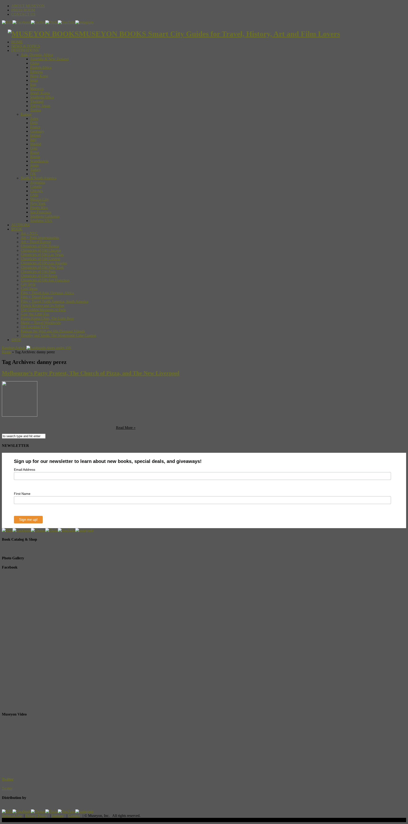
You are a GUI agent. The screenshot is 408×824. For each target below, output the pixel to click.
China (34, 63)
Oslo (33, 148)
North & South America (38, 178)
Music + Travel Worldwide (41, 323)
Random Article (14, 348)
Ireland (35, 136)
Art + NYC (29, 233)
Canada (36, 187)
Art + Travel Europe (36, 242)
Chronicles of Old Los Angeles (44, 263)
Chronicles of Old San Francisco (45, 280)
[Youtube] (66, 22)
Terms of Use (12, 816)
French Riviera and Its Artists (42, 306)
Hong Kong (39, 76)
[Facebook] (22, 22)
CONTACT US (23, 14)
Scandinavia (39, 161)
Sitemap (58, 816)
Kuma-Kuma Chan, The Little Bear (47, 318)
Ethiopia (36, 72)
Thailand (36, 101)
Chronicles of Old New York (42, 267)
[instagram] (84, 22)
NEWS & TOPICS (25, 46)
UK (33, 174)
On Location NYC (35, 327)
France (35, 127)
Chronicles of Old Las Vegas (42, 255)
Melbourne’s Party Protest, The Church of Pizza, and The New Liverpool (90, 373)
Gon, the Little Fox (35, 314)
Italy (33, 140)
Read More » (126, 428)
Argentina (37, 182)
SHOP (16, 340)
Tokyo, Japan (40, 106)
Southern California (45, 216)
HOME (17, 42)
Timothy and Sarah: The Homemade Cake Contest (58, 335)
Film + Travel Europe (37, 297)
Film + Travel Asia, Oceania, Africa (47, 293)
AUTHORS (20, 225)
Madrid (35, 144)
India (34, 80)
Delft (34, 123)
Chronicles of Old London (40, 259)
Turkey (35, 170)
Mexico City (39, 199)
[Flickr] (51, 22)
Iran (33, 84)
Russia (35, 157)
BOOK (16, 229)
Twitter (8, 779)
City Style (28, 284)
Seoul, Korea (40, 93)
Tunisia (35, 110)
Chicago (36, 191)
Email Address (24, 469)
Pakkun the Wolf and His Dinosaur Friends (53, 331)
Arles (34, 118)
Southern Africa (42, 97)
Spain (34, 165)
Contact (74, 816)
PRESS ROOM (23, 10)
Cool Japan (29, 289)
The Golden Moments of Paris (43, 310)
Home (6, 352)
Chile (34, 195)
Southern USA (41, 221)
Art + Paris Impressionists (40, 238)
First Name (22, 494)
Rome (34, 153)
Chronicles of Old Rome (39, 276)
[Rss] (7, 22)
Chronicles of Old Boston (40, 246)
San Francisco (40, 212)
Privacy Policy (36, 816)
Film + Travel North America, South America (54, 301)
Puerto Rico (39, 208)
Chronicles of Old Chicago (41, 250)
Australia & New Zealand (49, 59)
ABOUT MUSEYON (28, 6)
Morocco (37, 89)
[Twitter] (38, 22)
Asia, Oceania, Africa (37, 55)
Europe (26, 114)
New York (38, 204)
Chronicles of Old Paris (38, 272)
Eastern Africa (40, 67)
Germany (37, 131)
